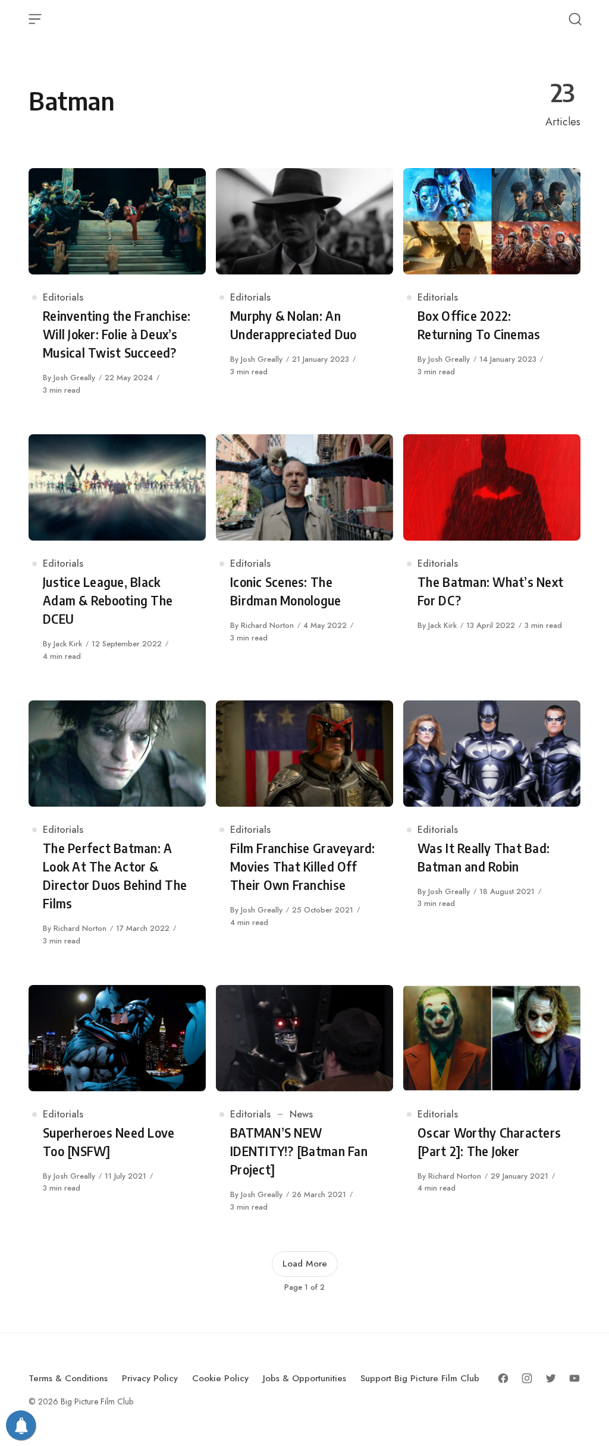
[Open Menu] (35, 19)
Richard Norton (267, 625)
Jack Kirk (68, 643)
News (301, 1114)
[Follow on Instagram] (527, 1378)
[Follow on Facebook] (503, 1378)
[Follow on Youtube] (574, 1378)
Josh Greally (74, 377)
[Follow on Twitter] (550, 1378)
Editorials (63, 297)
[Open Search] (575, 19)
